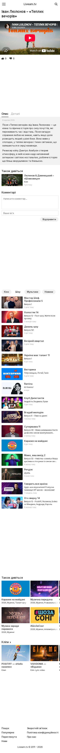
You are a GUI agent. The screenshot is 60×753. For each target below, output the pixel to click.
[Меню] (3, 4)
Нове (4, 741)
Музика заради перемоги (10, 627)
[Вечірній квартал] (30, 345)
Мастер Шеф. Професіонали (32, 299)
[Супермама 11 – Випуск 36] (30, 431)
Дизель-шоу (31, 326)
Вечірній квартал (34, 340)
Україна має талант (35, 355)
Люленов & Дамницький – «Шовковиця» (39, 177)
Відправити (49, 219)
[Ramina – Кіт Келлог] (30, 388)
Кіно (6, 291)
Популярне (8, 732)
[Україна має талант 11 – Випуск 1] (30, 360)
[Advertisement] (30, 86)
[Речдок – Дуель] (30, 474)
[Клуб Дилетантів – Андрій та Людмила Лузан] (30, 403)
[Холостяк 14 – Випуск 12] (30, 317)
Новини (49, 291)
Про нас (31, 736)
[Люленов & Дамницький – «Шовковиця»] (30, 180)
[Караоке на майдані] (30, 445)
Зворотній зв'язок (37, 728)
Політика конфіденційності (42, 732)
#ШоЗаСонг (37, 625)
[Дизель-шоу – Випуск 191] (30, 331)
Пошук (5, 728)
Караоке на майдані (36, 440)
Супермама (31, 426)
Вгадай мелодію (34, 412)
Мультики (32, 291)
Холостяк (29, 312)
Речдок (28, 469)
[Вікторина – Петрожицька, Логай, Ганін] (30, 374)
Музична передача (41, 599)
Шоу (17, 291)
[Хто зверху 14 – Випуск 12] (30, 503)
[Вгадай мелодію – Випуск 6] (30, 417)
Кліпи (5, 642)
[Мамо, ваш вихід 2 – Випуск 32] (30, 460)
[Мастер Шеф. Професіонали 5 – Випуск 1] (30, 302)
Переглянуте (9, 736)
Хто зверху (30, 498)
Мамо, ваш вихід (33, 455)
